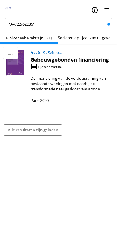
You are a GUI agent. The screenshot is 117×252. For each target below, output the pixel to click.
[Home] (10, 10)
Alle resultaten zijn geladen (33, 130)
